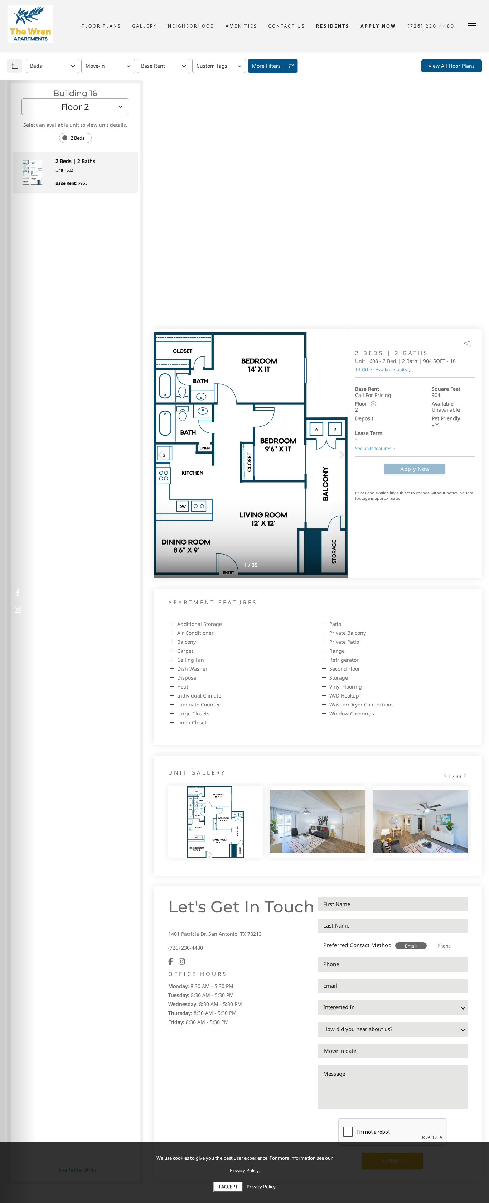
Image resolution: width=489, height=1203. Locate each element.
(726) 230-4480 (185, 947)
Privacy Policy (261, 1186)
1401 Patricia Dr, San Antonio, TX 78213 (215, 933)
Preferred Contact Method (357, 945)
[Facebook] (170, 961)
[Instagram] (182, 961)
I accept (228, 1186)
